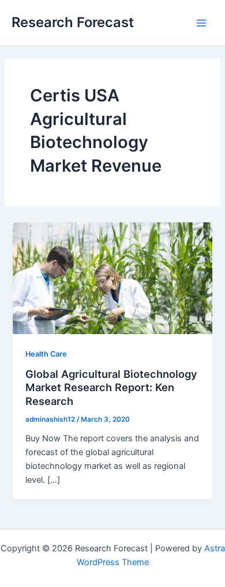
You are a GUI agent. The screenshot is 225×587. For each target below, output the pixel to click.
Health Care (46, 354)
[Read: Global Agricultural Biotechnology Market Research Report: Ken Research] (112, 277)
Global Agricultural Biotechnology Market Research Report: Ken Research (111, 387)
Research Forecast (73, 22)
